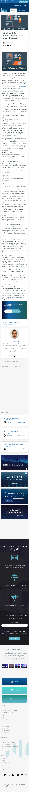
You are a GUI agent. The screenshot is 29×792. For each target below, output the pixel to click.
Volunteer (4, 769)
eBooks (3, 740)
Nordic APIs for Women (7, 751)
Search (23, 10)
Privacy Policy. (22, 635)
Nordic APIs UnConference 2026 (9, 710)
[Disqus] (14, 390)
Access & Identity (6, 728)
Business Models (6, 730)
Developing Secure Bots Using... (11, 361)
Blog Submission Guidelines (8, 742)
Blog (3, 717)
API (3, 322)
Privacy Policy (5, 767)
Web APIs (15, 324)
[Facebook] (17, 774)
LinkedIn (19, 351)
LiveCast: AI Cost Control (8, 712)
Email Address (14, 622)
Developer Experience (7, 324)
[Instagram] (26, 774)
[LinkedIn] (13, 774)
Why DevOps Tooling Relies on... (10, 366)
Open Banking (5, 734)
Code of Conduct (6, 762)
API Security (5, 722)
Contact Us (4, 764)
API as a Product (8, 322)
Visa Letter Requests (6, 753)
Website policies (20, 786)
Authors (4, 760)
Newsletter (4, 748)
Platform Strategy (6, 726)
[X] (4, 775)
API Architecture (6, 732)
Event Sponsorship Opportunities (10, 746)
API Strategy (15, 322)
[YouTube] (21, 774)
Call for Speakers (6, 744)
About (3, 758)
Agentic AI (4, 719)
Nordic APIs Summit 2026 (8, 708)
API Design (4, 724)
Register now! (23, 1)
